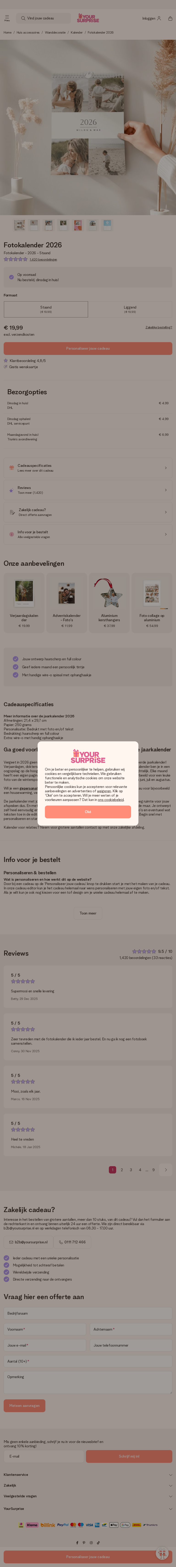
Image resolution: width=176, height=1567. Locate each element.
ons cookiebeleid (111, 800)
